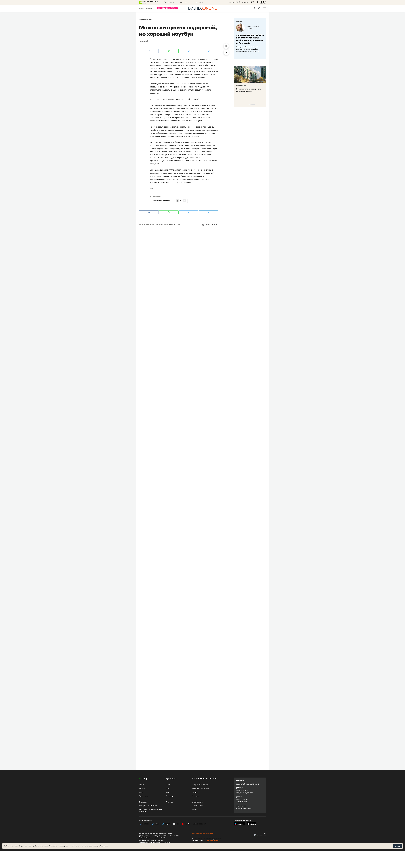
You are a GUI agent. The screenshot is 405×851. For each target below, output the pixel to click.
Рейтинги (195, 792)
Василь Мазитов (252, 26)
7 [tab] (251, 104)
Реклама (169, 802)
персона (239, 21)
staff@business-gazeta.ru (244, 808)
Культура (171, 778)
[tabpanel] (250, 38)
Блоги (141, 792)
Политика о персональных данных (202, 833)
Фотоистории (170, 796)
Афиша (141, 785)
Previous (237, 57)
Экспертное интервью (204, 778)
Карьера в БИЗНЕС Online (148, 806)
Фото (167, 792)
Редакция (143, 802)
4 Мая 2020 (143, 41)
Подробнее (104, 846)
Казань (231, 2)
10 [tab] (254, 104)
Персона (142, 788)
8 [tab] (252, 104)
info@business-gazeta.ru (244, 793)
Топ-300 (194, 809)
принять (397, 846)
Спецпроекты (197, 802)
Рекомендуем (241, 85)
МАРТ (249, 29)
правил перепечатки (213, 841)
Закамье (149, 8)
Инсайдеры (196, 796)
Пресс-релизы (146, 19)
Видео (168, 788)
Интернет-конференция (200, 785)
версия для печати (211, 224)
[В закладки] (226, 46)
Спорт (145, 778)
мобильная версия (199, 824)
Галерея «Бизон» (198, 806)
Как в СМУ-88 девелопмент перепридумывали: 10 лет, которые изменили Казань (248, 91)
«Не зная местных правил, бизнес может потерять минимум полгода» (248, 39)
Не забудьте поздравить (200, 788)
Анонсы (168, 785)
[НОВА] (167, 9)
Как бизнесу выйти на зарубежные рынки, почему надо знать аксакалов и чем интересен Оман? (249, 49)
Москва (245, 2)
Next (263, 57)
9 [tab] (253, 104)
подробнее (184, 77)
